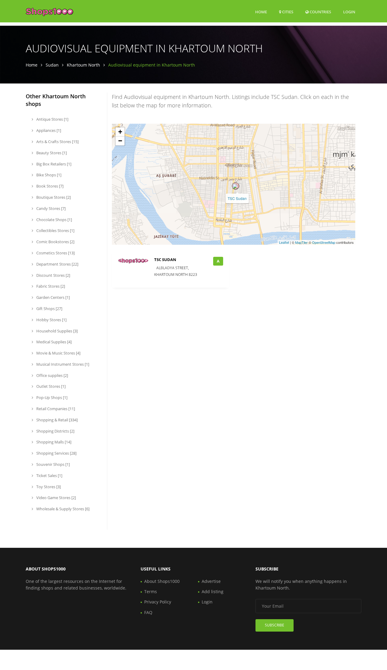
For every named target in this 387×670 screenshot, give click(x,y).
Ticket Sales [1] (48, 475)
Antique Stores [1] (51, 119)
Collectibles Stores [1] (54, 230)
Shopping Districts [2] (54, 431)
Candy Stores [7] (50, 208)
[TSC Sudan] (235, 186)
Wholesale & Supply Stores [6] (62, 508)
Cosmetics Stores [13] (55, 253)
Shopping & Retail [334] (56, 420)
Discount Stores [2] (52, 275)
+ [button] (120, 132)
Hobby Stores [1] (51, 319)
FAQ (148, 612)
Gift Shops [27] (48, 308)
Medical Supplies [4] (53, 342)
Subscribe (274, 625)
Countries (320, 12)
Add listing (212, 591)
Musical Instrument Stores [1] (62, 364)
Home (261, 12)
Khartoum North (83, 65)
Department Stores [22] (56, 264)
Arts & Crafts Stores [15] (57, 141)
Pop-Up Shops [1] (51, 397)
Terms (150, 591)
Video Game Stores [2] (55, 497)
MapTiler (301, 242)
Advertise (211, 581)
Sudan (52, 65)
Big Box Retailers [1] (53, 164)
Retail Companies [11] (55, 408)
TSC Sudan (237, 198)
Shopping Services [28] (55, 453)
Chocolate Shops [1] (53, 219)
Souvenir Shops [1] (52, 464)
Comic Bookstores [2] (54, 241)
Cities (287, 12)
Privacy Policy (157, 602)
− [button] (120, 141)
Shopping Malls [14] (53, 442)
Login (349, 12)
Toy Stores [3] (48, 486)
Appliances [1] (48, 130)
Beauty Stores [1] (51, 152)
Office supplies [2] (51, 375)
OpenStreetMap (323, 242)
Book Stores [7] (49, 186)
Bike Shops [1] (48, 175)
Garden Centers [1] (52, 297)
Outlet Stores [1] (50, 386)
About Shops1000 (162, 581)
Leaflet (284, 242)
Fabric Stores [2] (50, 286)
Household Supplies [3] (56, 331)
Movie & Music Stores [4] (57, 353)
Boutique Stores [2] (53, 197)
